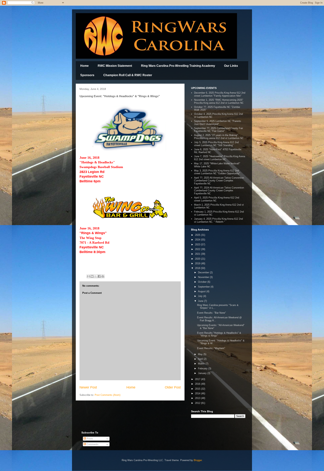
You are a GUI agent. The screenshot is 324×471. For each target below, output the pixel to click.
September (204, 286)
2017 (198, 379)
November (204, 277)
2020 (198, 258)
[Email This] (88, 276)
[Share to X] (96, 276)
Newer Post (88, 387)
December (204, 272)
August (202, 291)
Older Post (173, 387)
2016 (198, 383)
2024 (198, 239)
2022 (198, 249)
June (201, 301)
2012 (198, 403)
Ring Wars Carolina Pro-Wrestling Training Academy (178, 65)
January (202, 373)
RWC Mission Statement (115, 65)
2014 (198, 393)
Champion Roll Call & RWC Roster (127, 75)
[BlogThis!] (92, 276)
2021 (198, 253)
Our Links (231, 65)
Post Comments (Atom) (107, 395)
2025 (198, 235)
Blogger (198, 460)
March (202, 363)
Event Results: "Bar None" (211, 312)
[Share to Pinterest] (103, 276)
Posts (89, 438)
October (202, 281)
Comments (92, 444)
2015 (198, 388)
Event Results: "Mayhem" (211, 348)
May (200, 354)
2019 (198, 263)
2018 (198, 268)
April (201, 359)
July (200, 296)
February (203, 368)
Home (84, 65)
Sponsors (87, 75)
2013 (198, 398)
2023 (198, 244)
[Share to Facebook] (99, 276)
